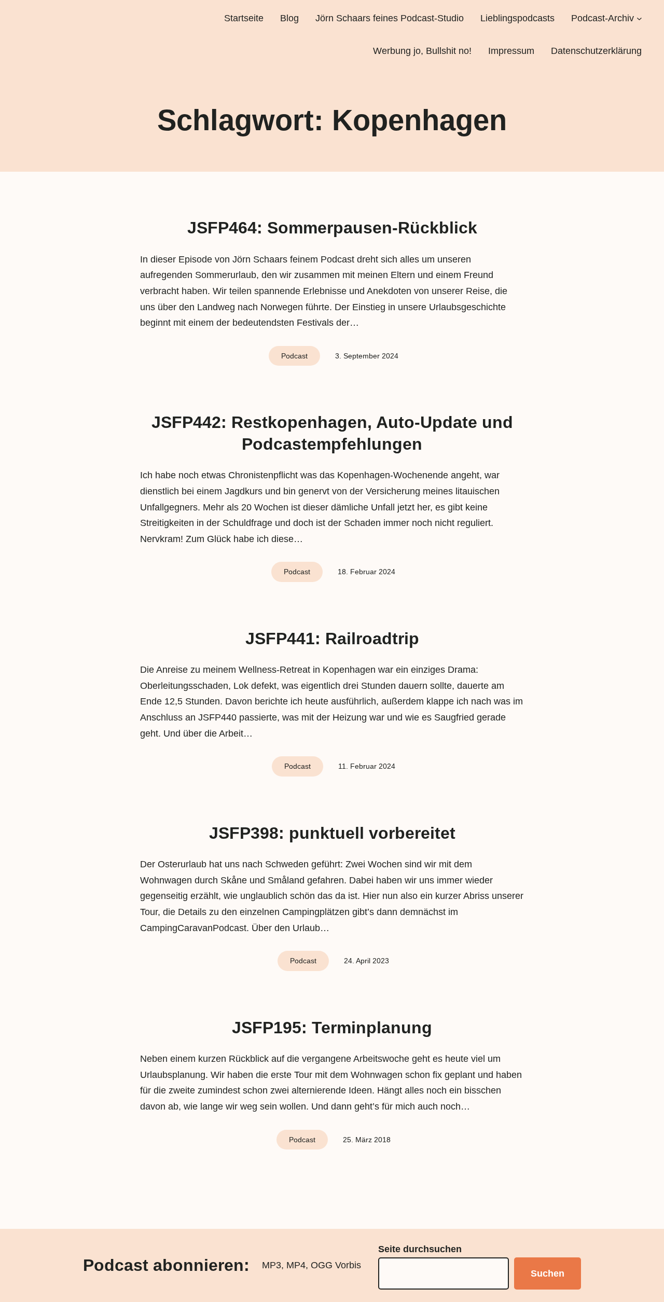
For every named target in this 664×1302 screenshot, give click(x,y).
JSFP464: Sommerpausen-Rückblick (332, 227)
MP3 (271, 1265)
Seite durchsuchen (420, 1249)
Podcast (294, 356)
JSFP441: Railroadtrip (332, 638)
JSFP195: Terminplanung (332, 1027)
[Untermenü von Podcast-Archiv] (639, 18)
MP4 (296, 1265)
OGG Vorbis (336, 1265)
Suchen (547, 1273)
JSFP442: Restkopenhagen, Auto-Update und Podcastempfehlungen (332, 433)
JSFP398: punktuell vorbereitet (332, 833)
